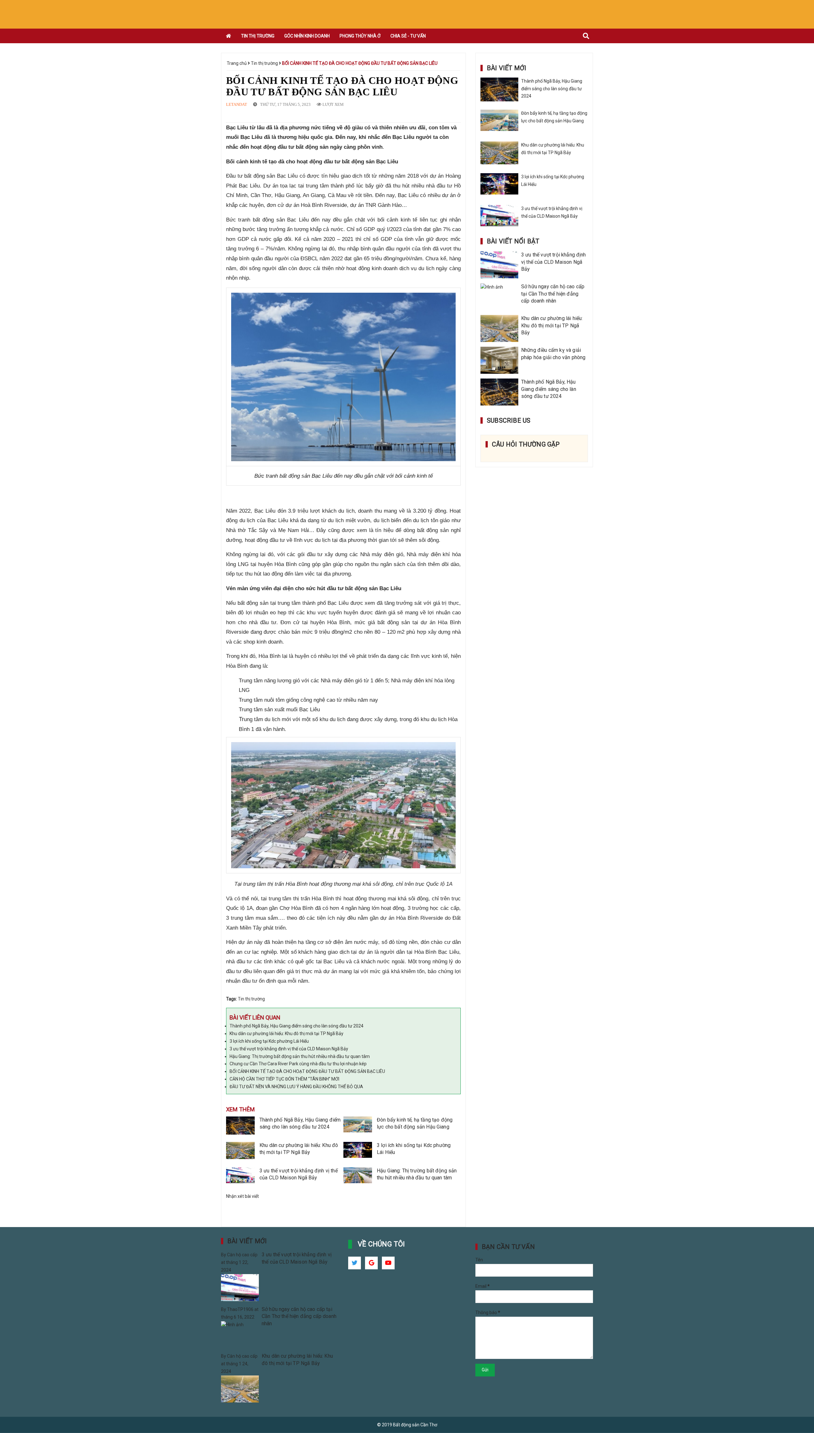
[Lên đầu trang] (801, 1400)
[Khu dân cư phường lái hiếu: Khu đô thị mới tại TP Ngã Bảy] (240, 1151)
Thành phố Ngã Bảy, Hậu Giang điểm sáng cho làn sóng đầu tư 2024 (296, 1025)
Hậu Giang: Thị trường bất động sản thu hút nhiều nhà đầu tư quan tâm (300, 1056)
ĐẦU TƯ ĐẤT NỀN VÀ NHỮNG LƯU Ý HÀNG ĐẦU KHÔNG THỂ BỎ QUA (296, 1086)
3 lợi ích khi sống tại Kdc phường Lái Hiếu (269, 1041)
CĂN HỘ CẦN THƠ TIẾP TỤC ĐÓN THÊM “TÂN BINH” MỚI (284, 1079)
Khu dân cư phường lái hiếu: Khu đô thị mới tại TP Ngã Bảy (286, 1033)
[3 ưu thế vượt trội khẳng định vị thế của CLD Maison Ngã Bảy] (240, 1176)
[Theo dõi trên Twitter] (354, 1263)
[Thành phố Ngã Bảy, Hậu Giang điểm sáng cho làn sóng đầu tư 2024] (240, 1126)
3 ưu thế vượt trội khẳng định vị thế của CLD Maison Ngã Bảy (289, 1048)
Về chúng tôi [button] (381, 1244)
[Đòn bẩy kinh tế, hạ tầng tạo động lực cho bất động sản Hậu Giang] (357, 1126)
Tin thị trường (265, 63)
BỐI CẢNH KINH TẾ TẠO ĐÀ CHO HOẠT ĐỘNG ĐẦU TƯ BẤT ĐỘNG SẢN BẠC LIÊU (307, 1071)
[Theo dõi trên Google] (371, 1263)
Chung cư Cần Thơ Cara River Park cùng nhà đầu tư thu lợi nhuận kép (298, 1063)
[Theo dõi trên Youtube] (388, 1263)
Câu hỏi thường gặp (526, 444)
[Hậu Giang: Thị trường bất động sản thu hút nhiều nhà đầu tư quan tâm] (357, 1176)
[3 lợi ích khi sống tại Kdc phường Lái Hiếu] (357, 1151)
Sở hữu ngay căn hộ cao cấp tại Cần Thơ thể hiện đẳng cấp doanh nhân (552, 293)
